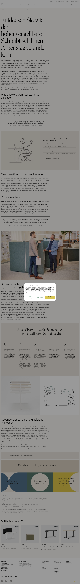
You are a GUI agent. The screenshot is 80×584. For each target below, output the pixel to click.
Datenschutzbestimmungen (41, 284)
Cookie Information (51, 284)
